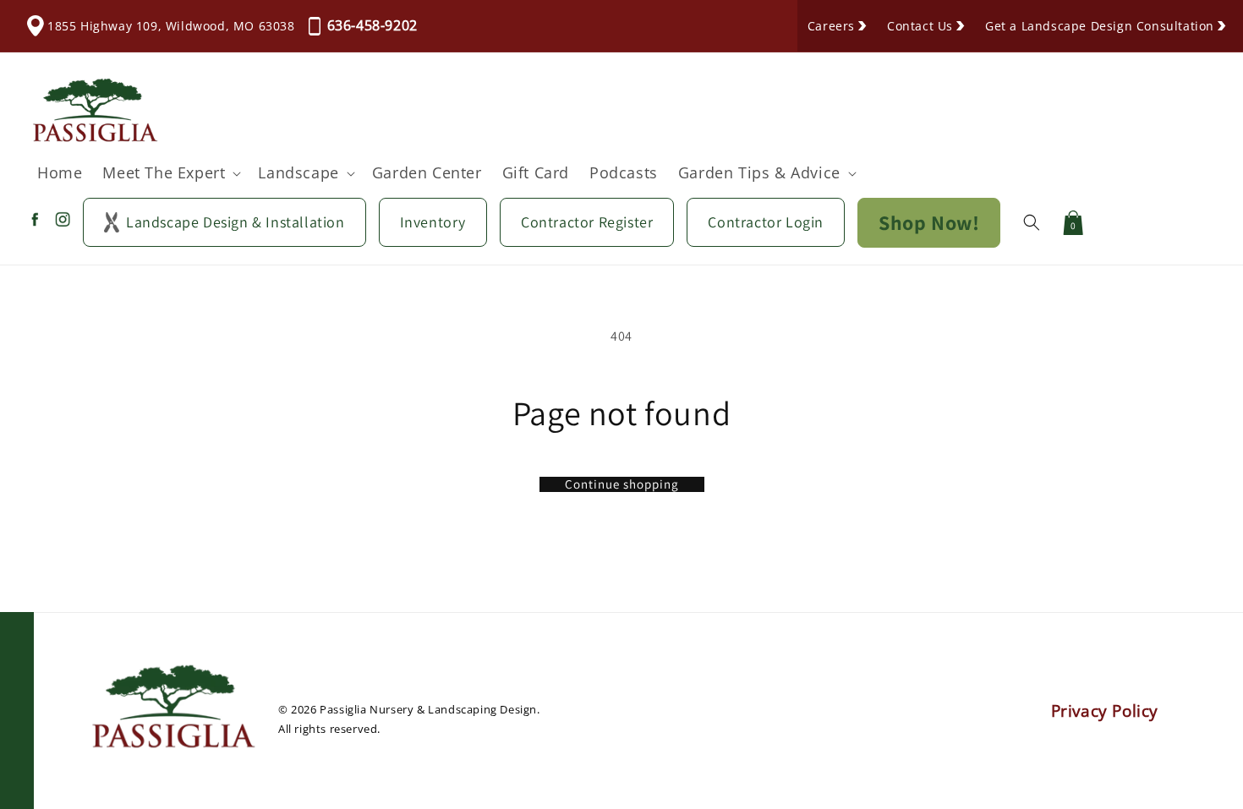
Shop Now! (929, 222)
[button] (170, 173)
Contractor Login (766, 222)
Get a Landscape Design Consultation (1099, 26)
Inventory (433, 222)
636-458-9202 (372, 25)
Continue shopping (622, 484)
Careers (831, 26)
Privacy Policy (1104, 711)
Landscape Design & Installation (235, 222)
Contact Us (920, 26)
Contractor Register (587, 222)
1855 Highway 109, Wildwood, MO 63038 (171, 26)
